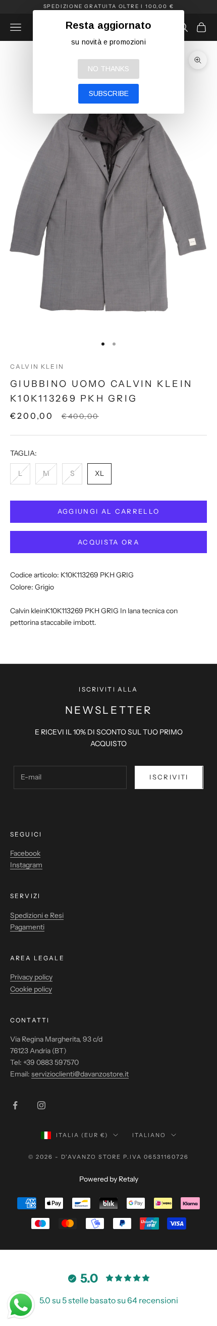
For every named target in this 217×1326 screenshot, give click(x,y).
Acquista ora (108, 542)
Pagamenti (27, 926)
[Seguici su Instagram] (41, 1105)
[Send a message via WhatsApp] (21, 1305)
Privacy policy (31, 976)
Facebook (25, 853)
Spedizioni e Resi (37, 915)
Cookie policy (31, 989)
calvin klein (37, 366)
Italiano (149, 1135)
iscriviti (168, 777)
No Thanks (108, 69)
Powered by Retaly (108, 1179)
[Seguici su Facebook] (15, 1105)
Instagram (26, 864)
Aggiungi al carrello (109, 511)
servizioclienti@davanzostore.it (80, 1073)
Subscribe (109, 93)
